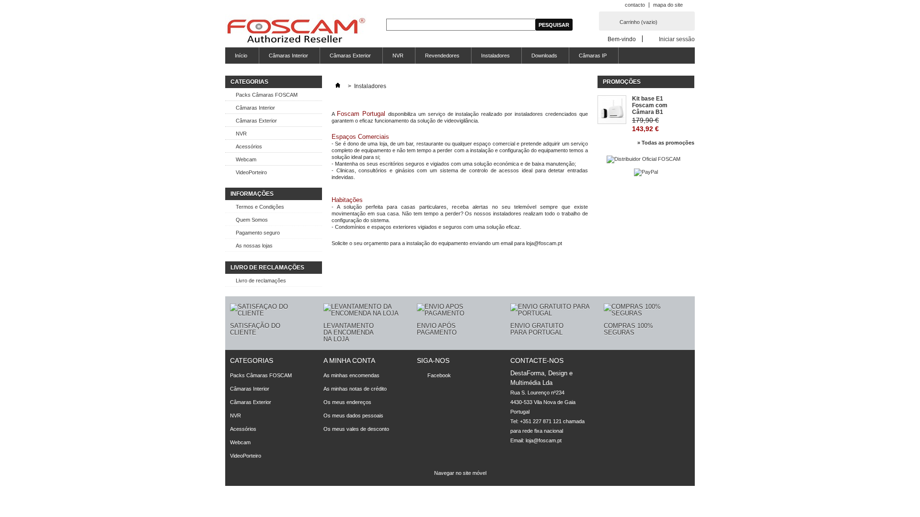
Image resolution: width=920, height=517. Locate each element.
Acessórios (249, 146)
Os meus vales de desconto (356, 429)
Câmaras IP (593, 55)
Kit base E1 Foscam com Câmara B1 (649, 105)
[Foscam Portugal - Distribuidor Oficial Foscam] (296, 30)
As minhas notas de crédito (355, 389)
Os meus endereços (347, 402)
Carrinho (638, 22)
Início (241, 55)
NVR (397, 55)
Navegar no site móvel (460, 473)
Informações (252, 194)
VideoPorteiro (251, 172)
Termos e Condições (260, 207)
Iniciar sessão (677, 39)
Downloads (544, 55)
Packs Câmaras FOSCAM (267, 95)
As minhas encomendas (351, 375)
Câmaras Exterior (350, 55)
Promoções (622, 82)
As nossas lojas (254, 245)
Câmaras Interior (288, 55)
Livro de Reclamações (267, 267)
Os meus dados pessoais (353, 415)
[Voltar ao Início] (338, 86)
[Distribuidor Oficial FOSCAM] (643, 159)
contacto (635, 5)
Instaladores (495, 55)
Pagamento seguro (258, 233)
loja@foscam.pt (544, 440)
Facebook (439, 375)
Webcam (246, 159)
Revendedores (442, 55)
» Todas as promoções (665, 143)
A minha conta (349, 360)
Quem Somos (252, 220)
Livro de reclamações (261, 280)
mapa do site (668, 5)
